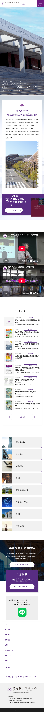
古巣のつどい (9, 655)
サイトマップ (18, 677)
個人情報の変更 (22, 565)
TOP (6, 624)
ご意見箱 (7, 667)
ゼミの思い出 (9, 650)
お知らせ (7, 634)
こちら (14, 210)
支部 (6, 645)
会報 (6, 661)
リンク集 (8, 677)
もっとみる (22, 417)
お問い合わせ (22, 587)
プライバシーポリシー (31, 677)
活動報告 (8, 640)
